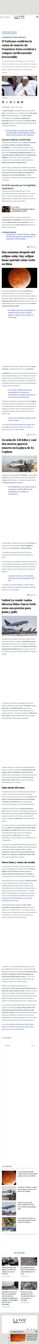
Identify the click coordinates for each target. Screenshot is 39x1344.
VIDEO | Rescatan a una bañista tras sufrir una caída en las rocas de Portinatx (9, 1271)
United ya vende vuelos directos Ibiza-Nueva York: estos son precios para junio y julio (27, 1206)
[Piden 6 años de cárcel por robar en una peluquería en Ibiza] (6, 209)
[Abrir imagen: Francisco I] (19, 86)
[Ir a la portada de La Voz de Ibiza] (19, 17)
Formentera (19, 483)
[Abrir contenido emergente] (1, 17)
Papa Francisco (8, 1038)
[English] (5, 17)
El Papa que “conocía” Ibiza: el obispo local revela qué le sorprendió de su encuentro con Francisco (21, 236)
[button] (3, 102)
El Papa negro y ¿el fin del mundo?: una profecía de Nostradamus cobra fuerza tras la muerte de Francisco (20, 132)
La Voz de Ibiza (6, 107)
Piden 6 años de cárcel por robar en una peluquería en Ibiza (23, 210)
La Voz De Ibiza (19, 429)
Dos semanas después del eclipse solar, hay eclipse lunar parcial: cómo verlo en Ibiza (27, 1174)
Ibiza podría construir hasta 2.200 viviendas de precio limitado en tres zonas (28, 1271)
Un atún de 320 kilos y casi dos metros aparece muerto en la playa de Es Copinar (27, 1189)
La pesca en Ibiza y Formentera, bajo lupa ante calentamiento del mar (21, 578)
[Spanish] (8, 17)
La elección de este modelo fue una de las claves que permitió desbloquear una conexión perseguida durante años (18, 898)
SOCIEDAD (14, 33)
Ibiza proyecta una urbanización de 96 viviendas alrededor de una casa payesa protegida (28, 1296)
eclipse (21, 291)
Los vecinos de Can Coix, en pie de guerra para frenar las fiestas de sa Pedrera (27, 1220)
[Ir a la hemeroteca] (37, 17)
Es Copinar (12, 480)
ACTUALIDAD (6, 33)
